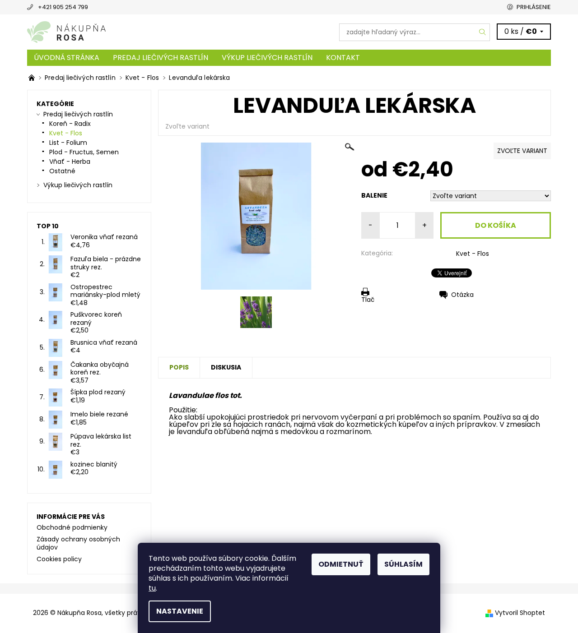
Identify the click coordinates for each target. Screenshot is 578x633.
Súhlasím (403, 564)
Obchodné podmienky (72, 527)
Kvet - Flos (472, 253)
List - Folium (68, 142)
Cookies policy (59, 559)
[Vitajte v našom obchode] (32, 77)
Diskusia (226, 367)
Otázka (462, 294)
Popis (179, 367)
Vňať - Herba (69, 161)
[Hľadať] (482, 32)
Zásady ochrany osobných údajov (78, 543)
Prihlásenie (534, 7)
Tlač (367, 299)
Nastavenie (179, 611)
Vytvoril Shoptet (520, 612)
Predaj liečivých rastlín (160, 57)
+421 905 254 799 (63, 7)
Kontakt (343, 57)
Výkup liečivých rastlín (267, 57)
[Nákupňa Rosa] (66, 32)
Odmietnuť (341, 564)
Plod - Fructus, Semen (84, 152)
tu (152, 588)
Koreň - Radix (70, 123)
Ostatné (62, 171)
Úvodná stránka (66, 57)
